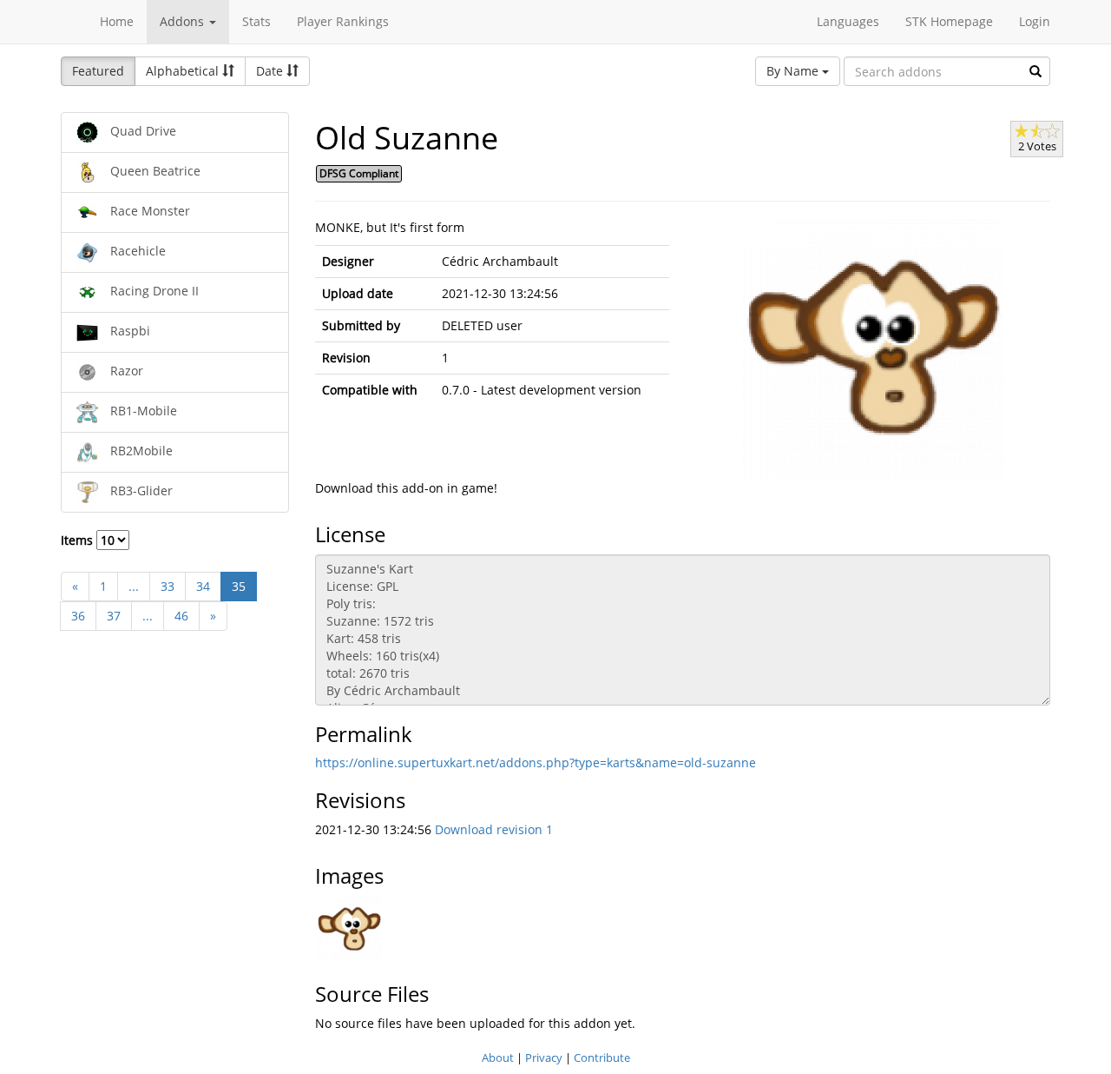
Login (1034, 21)
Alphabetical (184, 71)
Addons (183, 21)
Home (117, 21)
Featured (98, 71)
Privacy (543, 1057)
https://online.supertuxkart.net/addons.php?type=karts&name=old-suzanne (535, 762)
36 (78, 615)
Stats (256, 21)
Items (78, 540)
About (498, 1057)
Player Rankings (343, 21)
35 (239, 586)
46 (181, 615)
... (133, 586)
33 (167, 586)
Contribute (602, 1057)
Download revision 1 (494, 829)
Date (271, 71)
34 (203, 586)
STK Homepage (949, 21)
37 (114, 615)
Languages (848, 21)
